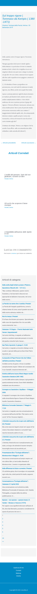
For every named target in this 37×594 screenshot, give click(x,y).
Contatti (18, 570)
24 (3, 538)
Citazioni (5, 25)
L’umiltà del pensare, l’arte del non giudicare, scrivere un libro (17, 175)
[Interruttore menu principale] (33, 3)
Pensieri (6, 178)
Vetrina (25, 25)
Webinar (18, 573)
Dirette (18, 576)
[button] (29, 3)
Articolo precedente (8, 143)
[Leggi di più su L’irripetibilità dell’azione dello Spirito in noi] (18, 221)
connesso (14, 253)
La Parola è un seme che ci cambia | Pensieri (16, 303)
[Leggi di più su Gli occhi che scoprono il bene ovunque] (18, 192)
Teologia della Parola (15, 25)
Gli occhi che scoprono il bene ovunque (15, 204)
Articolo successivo (28, 143)
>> (3, 541)
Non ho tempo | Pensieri (10, 316)
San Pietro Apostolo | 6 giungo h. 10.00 (15, 345)
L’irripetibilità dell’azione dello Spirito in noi (18, 233)
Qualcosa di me (19, 568)
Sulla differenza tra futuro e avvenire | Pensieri (17, 468)
